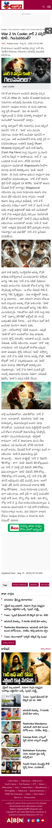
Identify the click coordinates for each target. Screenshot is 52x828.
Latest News (13, 781)
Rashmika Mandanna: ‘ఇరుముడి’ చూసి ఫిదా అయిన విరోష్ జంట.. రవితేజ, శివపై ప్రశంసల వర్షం (26, 629)
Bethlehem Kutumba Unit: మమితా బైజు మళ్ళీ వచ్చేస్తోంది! (34, 753)
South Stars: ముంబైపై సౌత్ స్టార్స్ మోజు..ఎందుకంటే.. (36, 765)
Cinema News (27, 787)
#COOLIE (45, 584)
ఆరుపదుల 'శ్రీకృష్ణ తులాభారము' (18, 599)
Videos (42, 784)
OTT (34, 784)
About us (17, 797)
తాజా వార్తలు (7, 593)
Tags (5, 585)
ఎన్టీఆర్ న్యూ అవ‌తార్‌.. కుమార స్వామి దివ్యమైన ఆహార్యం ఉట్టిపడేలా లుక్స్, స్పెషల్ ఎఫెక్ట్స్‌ (24, 607)
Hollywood (22, 790)
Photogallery (10, 790)
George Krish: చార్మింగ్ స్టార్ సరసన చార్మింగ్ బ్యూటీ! (35, 738)
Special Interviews (37, 790)
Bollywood (37, 781)
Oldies (28, 794)
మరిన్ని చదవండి (8, 642)
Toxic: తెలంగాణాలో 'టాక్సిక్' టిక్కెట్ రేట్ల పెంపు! (25, 636)
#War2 (34, 584)
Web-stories (7, 787)
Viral (17, 787)
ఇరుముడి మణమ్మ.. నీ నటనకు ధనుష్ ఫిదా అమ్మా (25, 621)
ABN (3, 43)
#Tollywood (19, 584)
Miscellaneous (41, 787)
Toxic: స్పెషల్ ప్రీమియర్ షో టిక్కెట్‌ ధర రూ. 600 (26, 615)
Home (3, 29)
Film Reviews (24, 784)
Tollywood (14, 29)
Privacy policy (29, 797)
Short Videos (39, 794)
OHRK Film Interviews (14, 794)
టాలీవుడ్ (5, 648)
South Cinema (10, 784)
